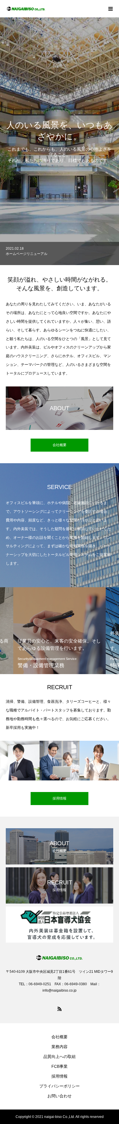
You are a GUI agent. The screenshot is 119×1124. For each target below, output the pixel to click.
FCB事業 (59, 1066)
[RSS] (59, 1009)
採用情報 (59, 1076)
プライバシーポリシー (59, 1086)
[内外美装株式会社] (54, 8)
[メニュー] (110, 8)
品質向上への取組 (59, 1056)
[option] (59, 141)
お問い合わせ (59, 1096)
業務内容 (59, 1046)
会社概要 (59, 1036)
